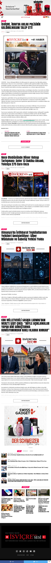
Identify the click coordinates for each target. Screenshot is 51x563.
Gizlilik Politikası (21, 555)
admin (8, 32)
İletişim (32, 555)
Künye (27, 555)
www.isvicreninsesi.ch (29, 120)
